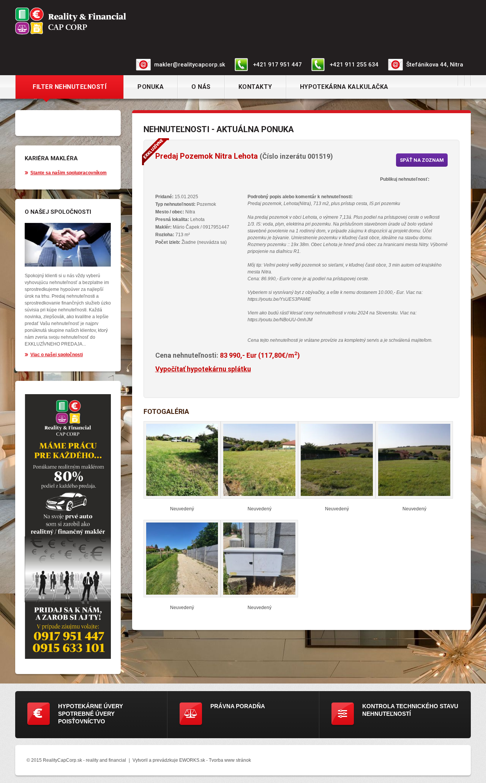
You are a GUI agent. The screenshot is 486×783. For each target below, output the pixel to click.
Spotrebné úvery (86, 713)
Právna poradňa (237, 706)
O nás (201, 86)
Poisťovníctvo (81, 721)
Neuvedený (182, 508)
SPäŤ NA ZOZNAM (422, 160)
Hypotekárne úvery (90, 706)
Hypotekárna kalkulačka (344, 86)
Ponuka (150, 86)
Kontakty (255, 86)
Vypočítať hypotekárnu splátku (203, 369)
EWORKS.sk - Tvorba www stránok (215, 760)
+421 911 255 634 (354, 64)
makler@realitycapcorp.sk (189, 64)
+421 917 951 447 (277, 64)
